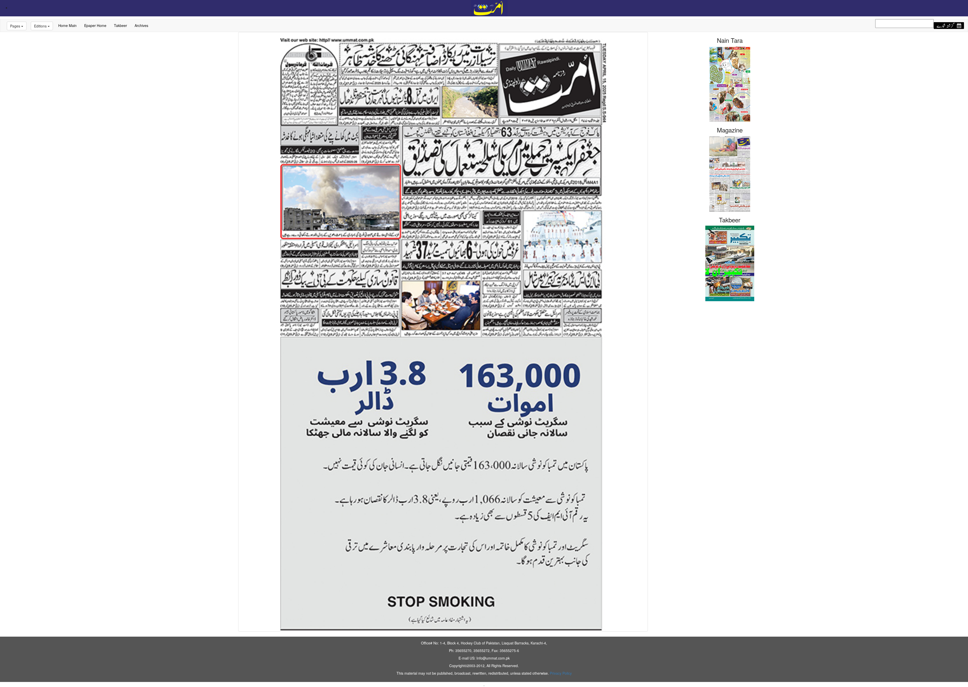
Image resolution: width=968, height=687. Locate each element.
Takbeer (120, 25)
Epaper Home (95, 25)
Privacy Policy (561, 673)
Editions (41, 25)
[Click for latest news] (489, 7)
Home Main (67, 25)
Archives (141, 25)
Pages (15, 25)
